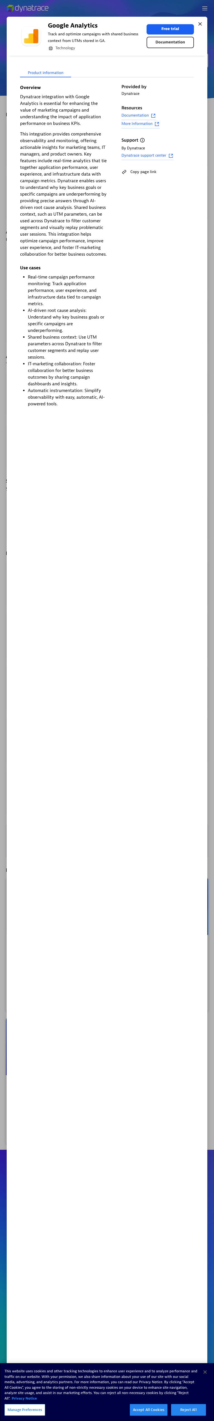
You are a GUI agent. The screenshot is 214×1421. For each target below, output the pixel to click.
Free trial (170, 29)
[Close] (200, 24)
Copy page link (143, 171)
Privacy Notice (24, 1398)
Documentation (170, 42)
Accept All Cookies (148, 1409)
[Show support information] (142, 140)
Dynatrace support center (143, 155)
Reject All (188, 1409)
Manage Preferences (25, 1409)
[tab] (45, 73)
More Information (136, 124)
